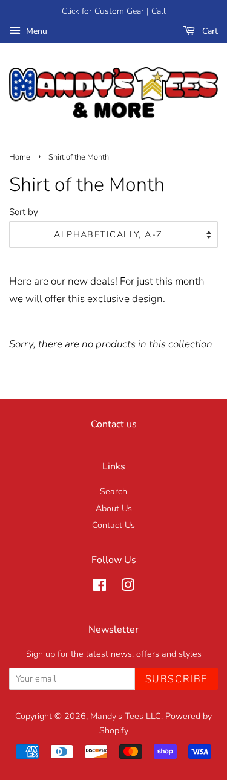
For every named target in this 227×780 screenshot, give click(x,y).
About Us (114, 508)
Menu (35, 31)
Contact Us (113, 525)
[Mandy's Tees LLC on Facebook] (100, 587)
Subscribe (176, 679)
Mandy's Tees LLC (125, 716)
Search (113, 491)
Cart (209, 31)
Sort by (23, 212)
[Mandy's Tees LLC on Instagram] (127, 587)
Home (19, 157)
